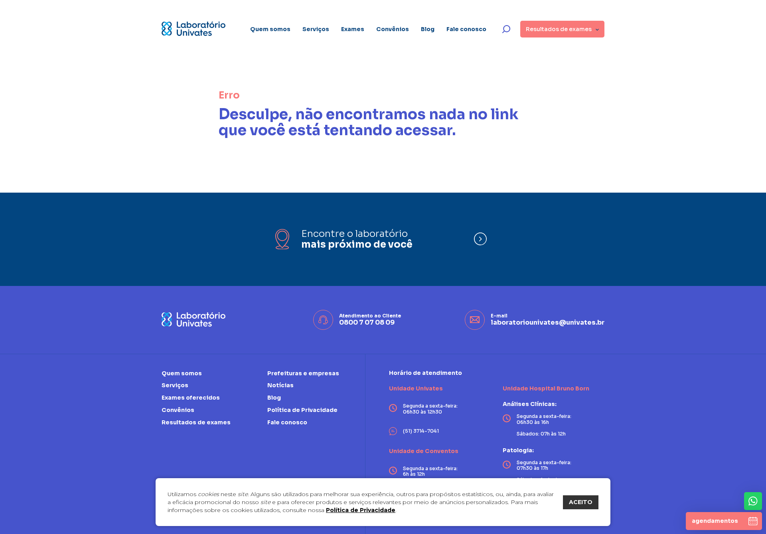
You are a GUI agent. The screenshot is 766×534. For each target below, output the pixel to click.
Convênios (392, 29)
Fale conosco (466, 29)
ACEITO (580, 502)
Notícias (280, 385)
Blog (427, 29)
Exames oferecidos (191, 397)
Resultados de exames (196, 422)
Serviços (315, 29)
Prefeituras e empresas (303, 373)
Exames (352, 29)
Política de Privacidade (360, 510)
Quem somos (270, 29)
